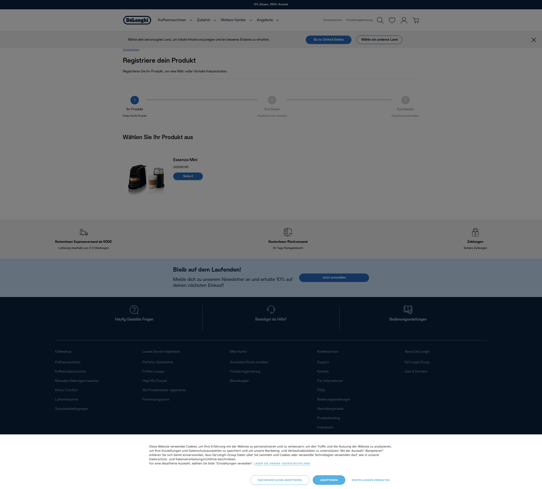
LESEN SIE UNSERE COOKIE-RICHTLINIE (282, 463)
